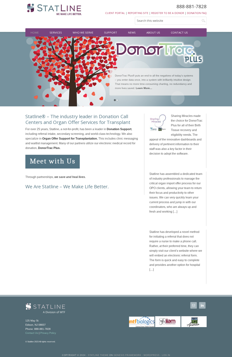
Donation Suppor (118, 129)
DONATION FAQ (197, 13)
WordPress (152, 355)
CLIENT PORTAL (115, 13)
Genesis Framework (127, 355)
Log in (166, 355)
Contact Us (31, 332)
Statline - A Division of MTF (54, 11)
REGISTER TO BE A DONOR (167, 13)
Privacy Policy (48, 332)
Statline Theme (98, 355)
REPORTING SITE (138, 13)
